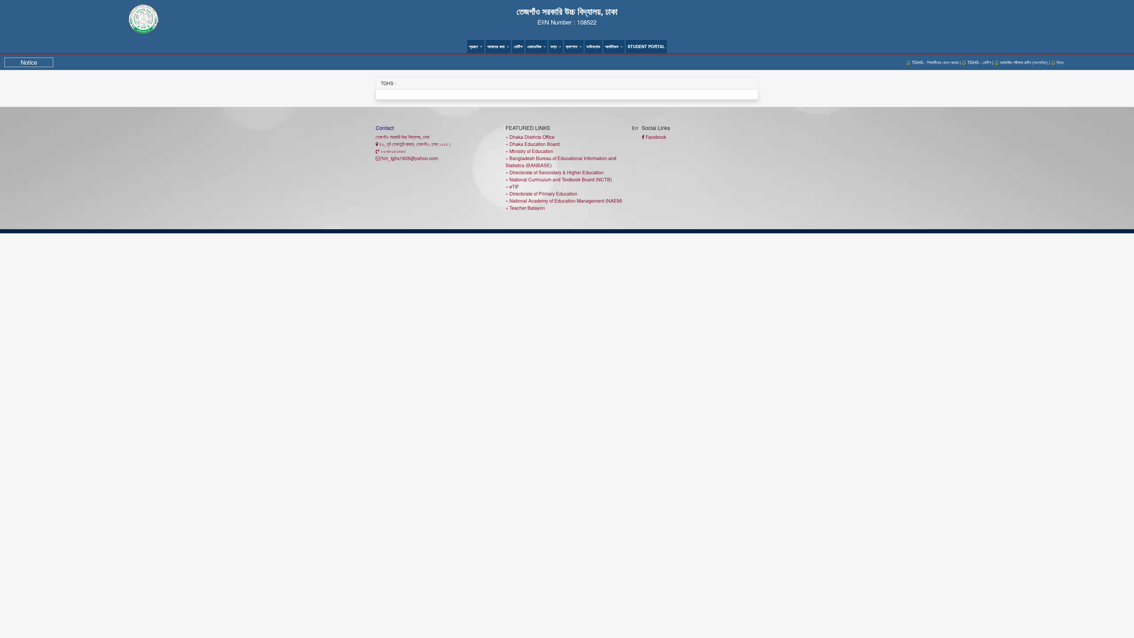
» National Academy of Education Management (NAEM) (564, 200)
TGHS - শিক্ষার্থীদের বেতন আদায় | (922, 62)
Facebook (655, 137)
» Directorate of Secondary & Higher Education (555, 172)
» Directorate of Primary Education (541, 193)
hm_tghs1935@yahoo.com (409, 158)
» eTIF (512, 186)
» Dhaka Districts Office (530, 137)
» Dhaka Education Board (533, 144)
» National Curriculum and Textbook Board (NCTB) (559, 179)
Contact (385, 127)
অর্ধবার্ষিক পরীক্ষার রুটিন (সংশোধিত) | (1011, 62)
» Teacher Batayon (525, 207)
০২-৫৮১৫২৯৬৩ (392, 151)
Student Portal (646, 46)
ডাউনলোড (593, 46)
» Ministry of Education (529, 151)
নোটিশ (518, 46)
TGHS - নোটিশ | (966, 62)
